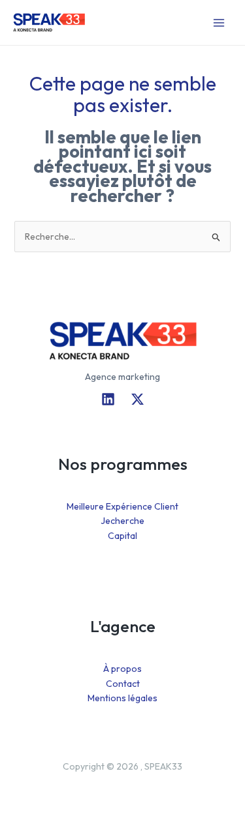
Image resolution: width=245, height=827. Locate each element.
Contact (123, 683)
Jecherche (122, 521)
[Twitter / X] (137, 399)
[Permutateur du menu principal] (218, 22)
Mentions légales (122, 698)
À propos (122, 669)
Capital (122, 536)
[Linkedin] (108, 399)
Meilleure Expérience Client (122, 506)
